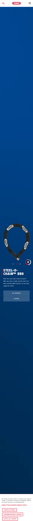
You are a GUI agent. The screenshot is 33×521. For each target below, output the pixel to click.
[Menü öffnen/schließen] (30, 3)
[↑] (13, 264)
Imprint (25, 505)
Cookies (4, 505)
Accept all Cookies (10, 519)
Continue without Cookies (12, 514)
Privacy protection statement (14, 505)
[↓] (20, 264)
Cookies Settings (9, 510)
